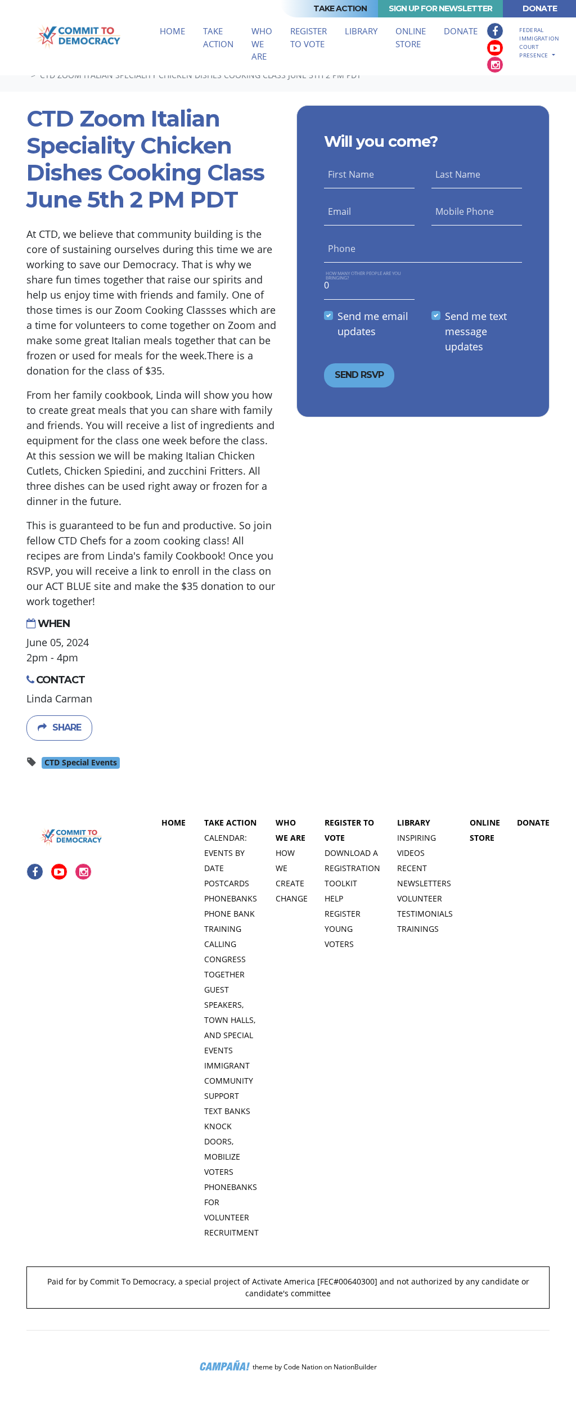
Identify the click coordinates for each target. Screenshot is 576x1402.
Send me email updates (373, 323)
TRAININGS (418, 928)
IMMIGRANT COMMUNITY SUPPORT (228, 1080)
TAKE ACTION (230, 822)
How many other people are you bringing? (363, 276)
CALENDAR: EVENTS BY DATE (225, 852)
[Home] (80, 37)
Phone (342, 248)
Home (172, 31)
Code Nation (303, 1367)
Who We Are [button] (261, 43)
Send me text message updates (476, 331)
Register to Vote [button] (308, 37)
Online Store (410, 37)
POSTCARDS (226, 883)
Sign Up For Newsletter (440, 8)
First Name (351, 174)
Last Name (457, 174)
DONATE (533, 822)
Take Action (340, 8)
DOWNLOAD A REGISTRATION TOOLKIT (352, 868)
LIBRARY (413, 822)
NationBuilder (355, 1367)
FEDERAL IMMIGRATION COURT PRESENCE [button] (539, 42)
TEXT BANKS (227, 1111)
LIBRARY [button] (361, 31)
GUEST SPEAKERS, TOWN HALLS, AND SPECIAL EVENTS (229, 1020)
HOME (173, 822)
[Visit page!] (495, 31)
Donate (540, 8)
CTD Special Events (80, 763)
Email (339, 211)
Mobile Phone (464, 211)
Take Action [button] (222, 37)
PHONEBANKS (230, 898)
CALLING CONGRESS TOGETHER (225, 959)
